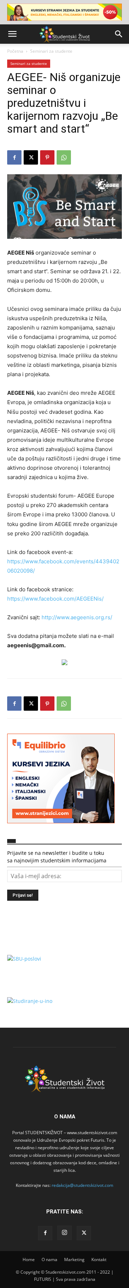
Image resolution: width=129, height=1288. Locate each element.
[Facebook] (14, 157)
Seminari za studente (51, 51)
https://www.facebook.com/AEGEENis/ (55, 598)
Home (29, 1259)
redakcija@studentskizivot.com (82, 1185)
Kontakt (98, 1259)
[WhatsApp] (64, 157)
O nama (49, 1259)
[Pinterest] (47, 157)
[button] (12, 34)
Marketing (74, 1259)
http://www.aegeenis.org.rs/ (76, 617)
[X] (31, 157)
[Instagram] (64, 1233)
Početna (15, 51)
